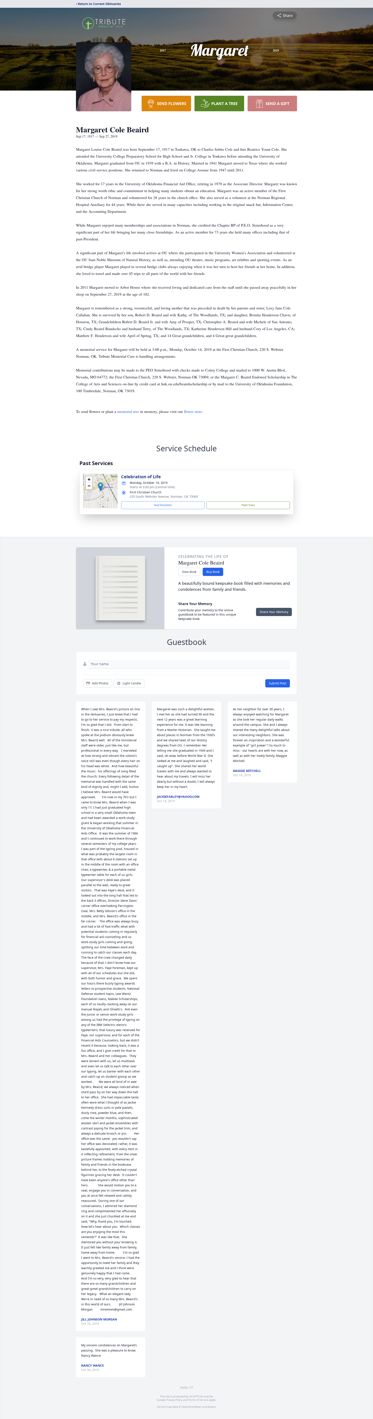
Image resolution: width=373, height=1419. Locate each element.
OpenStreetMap (191, 1407)
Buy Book (213, 572)
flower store (193, 411)
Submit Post (277, 683)
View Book (189, 572)
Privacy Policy (174, 1400)
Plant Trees (248, 505)
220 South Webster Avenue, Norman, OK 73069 (164, 496)
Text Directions (163, 505)
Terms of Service (198, 1400)
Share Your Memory (274, 612)
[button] (100, 486)
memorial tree (128, 411)
